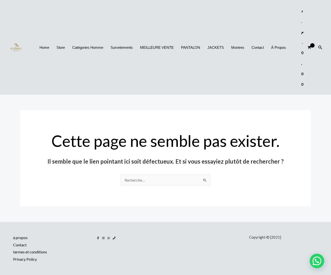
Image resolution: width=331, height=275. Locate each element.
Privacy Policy (25, 259)
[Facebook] (98, 238)
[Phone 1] (114, 238)
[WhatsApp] (108, 238)
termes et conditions (30, 252)
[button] (320, 47)
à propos (20, 237)
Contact (20, 244)
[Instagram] (103, 238)
